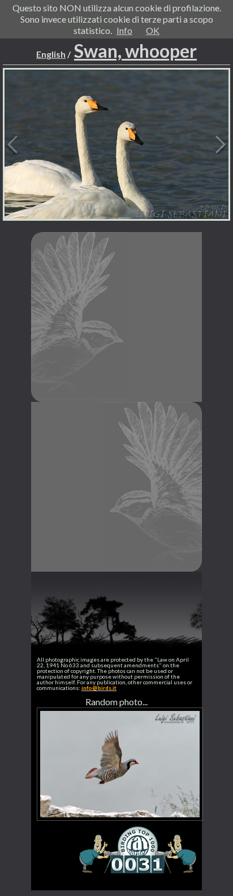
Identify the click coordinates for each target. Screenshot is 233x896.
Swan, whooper (135, 51)
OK (152, 30)
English (51, 54)
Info (124, 30)
